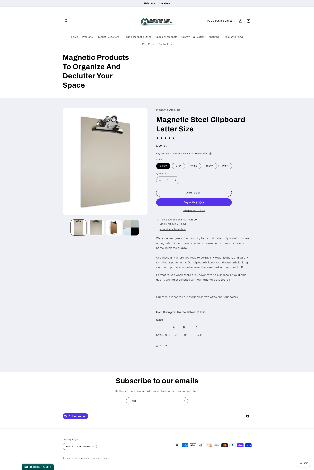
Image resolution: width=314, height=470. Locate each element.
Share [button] (163, 345)
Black (209, 166)
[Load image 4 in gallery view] (131, 227)
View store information (173, 229)
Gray (179, 166)
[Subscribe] (184, 401)
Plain (225, 166)
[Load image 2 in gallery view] (96, 227)
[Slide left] (66, 227)
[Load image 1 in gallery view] (79, 227)
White (193, 166)
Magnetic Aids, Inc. (80, 458)
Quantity (161, 174)
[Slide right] (144, 227)
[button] (66, 21)
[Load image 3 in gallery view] (114, 227)
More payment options (194, 210)
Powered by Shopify (100, 458)
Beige (163, 166)
